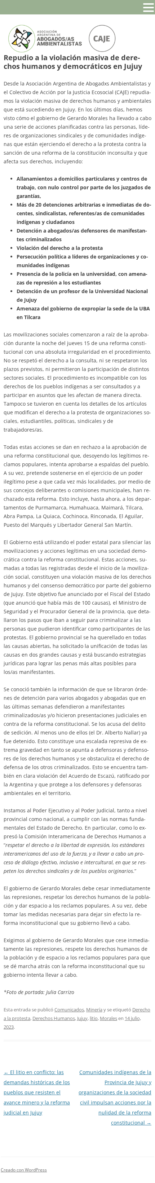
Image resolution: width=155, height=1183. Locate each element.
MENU (16, 9)
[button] (148, 7)
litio (94, 1018)
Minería (94, 1009)
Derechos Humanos (53, 1018)
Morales (108, 1018)
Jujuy (82, 1018)
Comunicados (69, 1009)
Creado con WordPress (24, 1170)
